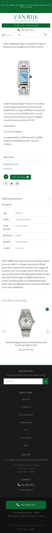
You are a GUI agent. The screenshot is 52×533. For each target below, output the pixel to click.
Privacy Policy (26, 438)
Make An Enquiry (19, 177)
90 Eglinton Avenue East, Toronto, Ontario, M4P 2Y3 (27, 460)
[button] (6, 35)
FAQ (26, 430)
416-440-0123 (27, 30)
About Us (26, 399)
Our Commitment (26, 415)
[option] (26, 331)
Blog (26, 446)
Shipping (31, 529)
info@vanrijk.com (27, 490)
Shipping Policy (26, 422)
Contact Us (26, 407)
